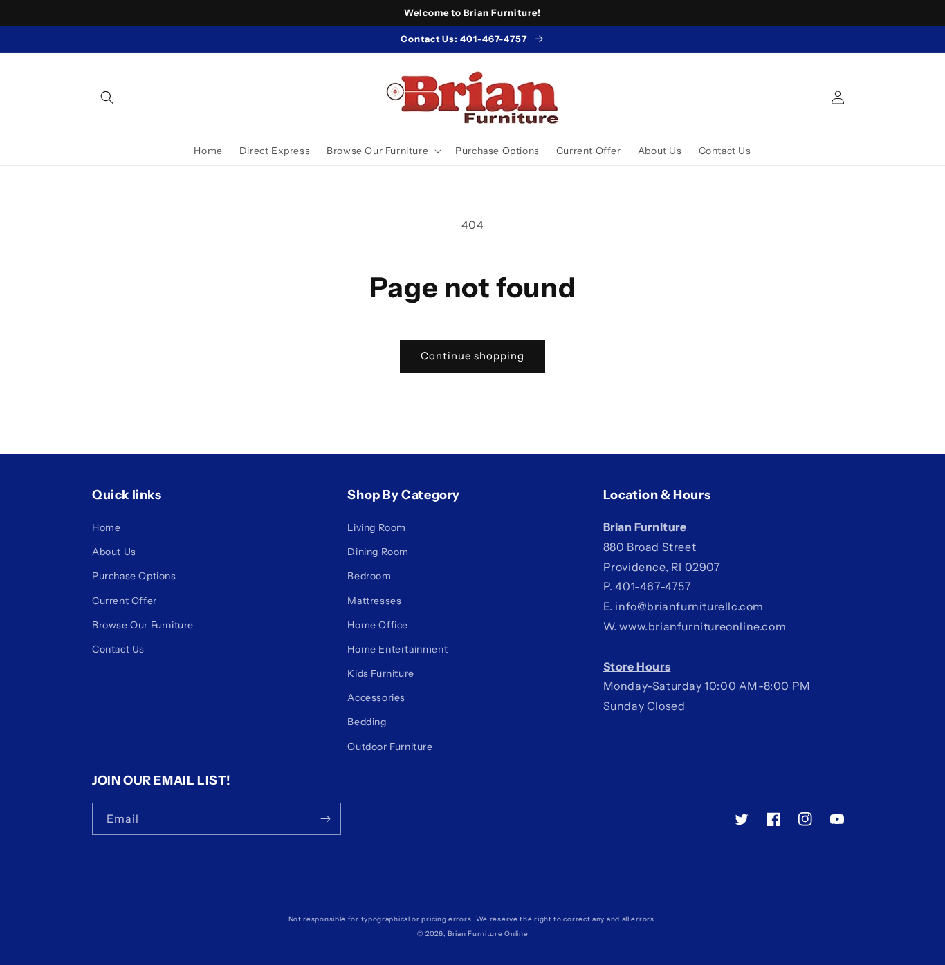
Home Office (377, 625)
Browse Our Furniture (143, 625)
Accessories (376, 697)
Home (106, 527)
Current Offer (124, 600)
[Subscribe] (325, 819)
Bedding (366, 721)
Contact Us (118, 649)
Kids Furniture (380, 673)
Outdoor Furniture (389, 746)
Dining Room (378, 551)
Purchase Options (134, 576)
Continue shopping (472, 355)
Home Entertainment (397, 649)
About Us (114, 551)
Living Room (376, 527)
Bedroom (369, 576)
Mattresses (374, 600)
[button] (107, 97)
